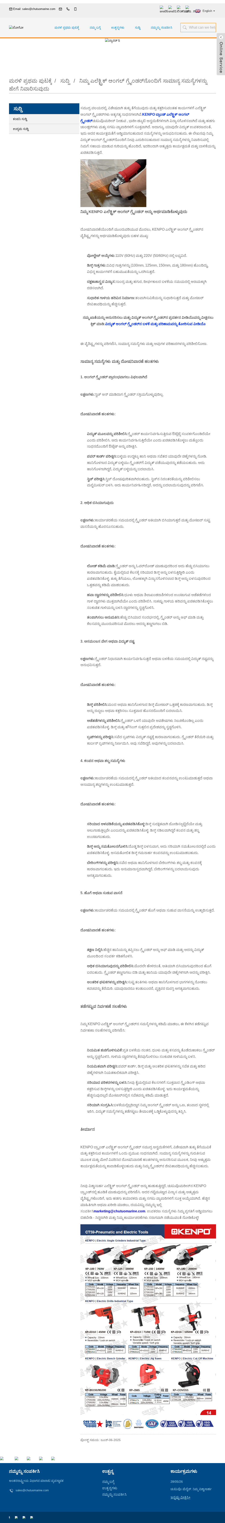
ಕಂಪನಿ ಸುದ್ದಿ (20, 119)
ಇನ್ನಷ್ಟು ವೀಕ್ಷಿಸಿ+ (181, 1497)
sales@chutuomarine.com (32, 1490)
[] (184, 27)
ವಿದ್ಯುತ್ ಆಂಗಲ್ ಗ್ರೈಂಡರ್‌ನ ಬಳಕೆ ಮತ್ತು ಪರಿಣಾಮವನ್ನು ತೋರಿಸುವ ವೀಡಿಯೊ (155, 324)
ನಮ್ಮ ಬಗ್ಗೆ (95, 27)
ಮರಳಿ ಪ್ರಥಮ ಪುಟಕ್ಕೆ (66, 27)
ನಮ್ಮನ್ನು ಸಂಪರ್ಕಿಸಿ (161, 27)
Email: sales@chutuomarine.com (34, 9)
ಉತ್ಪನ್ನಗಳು (117, 27)
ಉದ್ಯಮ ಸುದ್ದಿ (20, 129)
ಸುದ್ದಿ (137, 27)
